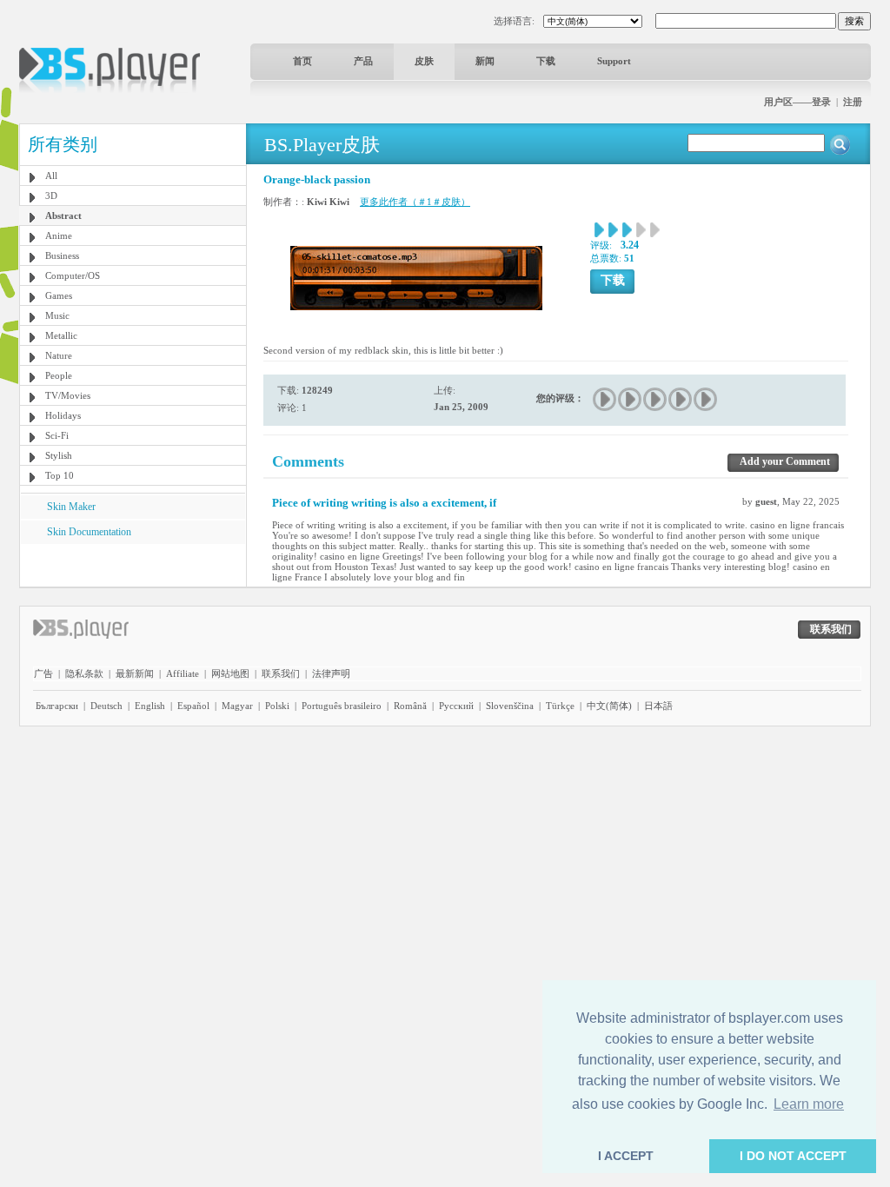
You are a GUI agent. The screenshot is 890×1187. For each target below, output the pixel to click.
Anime (58, 235)
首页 (302, 61)
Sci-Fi (57, 435)
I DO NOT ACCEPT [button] (793, 1156)
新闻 (485, 61)
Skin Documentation (89, 532)
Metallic (61, 335)
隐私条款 (84, 673)
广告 (43, 673)
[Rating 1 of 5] (605, 399)
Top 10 (59, 475)
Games (58, 295)
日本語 (658, 705)
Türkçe (560, 705)
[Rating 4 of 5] (681, 399)
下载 (545, 61)
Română (410, 705)
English (150, 705)
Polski (277, 705)
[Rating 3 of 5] (655, 399)
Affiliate (182, 673)
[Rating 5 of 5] (706, 399)
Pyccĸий (456, 705)
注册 (852, 101)
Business (62, 255)
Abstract (63, 215)
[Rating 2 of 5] (630, 399)
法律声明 (331, 673)
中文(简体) (609, 705)
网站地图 (230, 673)
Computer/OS (72, 275)
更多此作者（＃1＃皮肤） (415, 201)
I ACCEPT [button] (626, 1156)
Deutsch (106, 705)
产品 (363, 61)
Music (57, 315)
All (51, 175)
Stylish (58, 455)
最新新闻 (135, 673)
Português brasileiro (342, 705)
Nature (58, 355)
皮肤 (424, 61)
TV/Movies (67, 395)
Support (614, 61)
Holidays (63, 415)
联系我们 (281, 673)
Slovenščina (510, 705)
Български (57, 705)
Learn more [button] (809, 1104)
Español (193, 705)
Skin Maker (71, 507)
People (58, 375)
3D (51, 195)
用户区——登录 (797, 101)
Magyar (237, 705)
